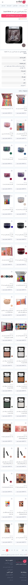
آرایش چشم (9, 5)
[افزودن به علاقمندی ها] (26, 95)
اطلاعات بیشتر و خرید (20, 113)
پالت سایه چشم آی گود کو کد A (7, 108)
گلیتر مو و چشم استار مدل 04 (7, 159)
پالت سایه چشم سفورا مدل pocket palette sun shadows (22, 438)
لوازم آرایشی (15, 5)
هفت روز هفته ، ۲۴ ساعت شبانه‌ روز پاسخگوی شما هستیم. (13, 555)
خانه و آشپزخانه (23, 577)
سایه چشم (3, 5)
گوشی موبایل (10, 577)
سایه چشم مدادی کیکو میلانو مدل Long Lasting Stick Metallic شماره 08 (7, 463)
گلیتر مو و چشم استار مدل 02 (21, 184)
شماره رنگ (23, 71)
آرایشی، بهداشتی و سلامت (9, 563)
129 (23, 550)
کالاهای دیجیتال (9, 575)
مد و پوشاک (23, 575)
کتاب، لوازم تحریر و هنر (8, 567)
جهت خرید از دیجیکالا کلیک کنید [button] (13, 16)
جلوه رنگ (23, 77)
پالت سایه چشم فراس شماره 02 (7, 436)
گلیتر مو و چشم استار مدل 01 (8, 184)
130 (26, 550)
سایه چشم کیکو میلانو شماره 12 (7, 487)
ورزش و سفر (23, 580)
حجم (24, 83)
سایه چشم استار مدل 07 (22, 159)
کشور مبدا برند (22, 57)
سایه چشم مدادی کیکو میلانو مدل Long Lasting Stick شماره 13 (21, 463)
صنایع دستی (10, 570)
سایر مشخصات (22, 63)
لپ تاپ (11, 580)
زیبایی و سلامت (22, 5)
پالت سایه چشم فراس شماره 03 (21, 487)
